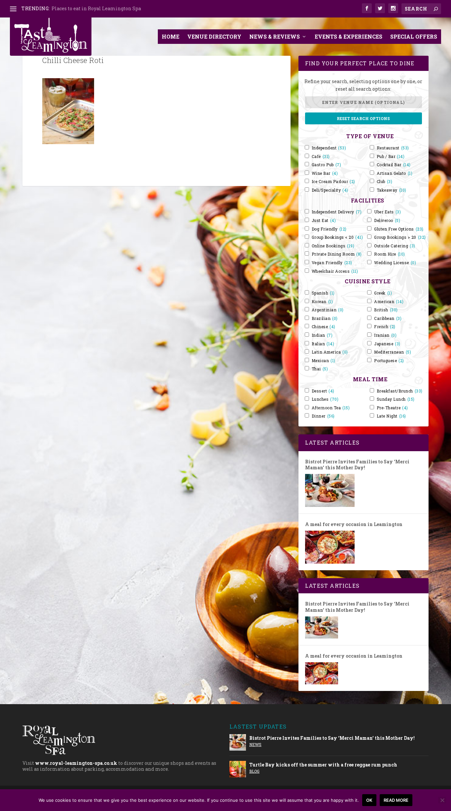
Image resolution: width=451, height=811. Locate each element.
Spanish (323, 293)
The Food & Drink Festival (82, 8)
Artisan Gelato (395, 173)
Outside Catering (394, 245)
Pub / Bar (391, 156)
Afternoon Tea (331, 407)
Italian (323, 343)
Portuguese (389, 360)
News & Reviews (274, 36)
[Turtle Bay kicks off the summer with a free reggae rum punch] (237, 769)
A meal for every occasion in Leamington (353, 524)
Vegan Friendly (332, 262)
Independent (329, 147)
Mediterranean (392, 352)
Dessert (323, 391)
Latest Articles (332, 442)
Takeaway (391, 190)
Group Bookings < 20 (337, 237)
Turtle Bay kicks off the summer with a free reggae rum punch (323, 765)
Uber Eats (387, 211)
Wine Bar (325, 173)
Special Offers (413, 36)
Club (385, 181)
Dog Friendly (329, 229)
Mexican (323, 360)
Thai (320, 368)
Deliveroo (387, 220)
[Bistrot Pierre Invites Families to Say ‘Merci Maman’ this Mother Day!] (330, 490)
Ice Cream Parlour (333, 181)
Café (321, 156)
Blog (254, 771)
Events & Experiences (348, 36)
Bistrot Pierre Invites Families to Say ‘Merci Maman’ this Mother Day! (357, 465)
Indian (322, 335)
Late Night (391, 416)
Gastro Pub (326, 164)
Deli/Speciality (330, 190)
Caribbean (387, 318)
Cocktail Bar (394, 164)
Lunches (325, 399)
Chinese (323, 326)
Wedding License (395, 262)
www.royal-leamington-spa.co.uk (76, 763)
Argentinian (328, 309)
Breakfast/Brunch (400, 391)
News (255, 744)
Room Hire (389, 254)
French (385, 326)
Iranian (385, 335)
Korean (322, 301)
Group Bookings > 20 (400, 237)
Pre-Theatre (392, 407)
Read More (396, 800)
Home (170, 36)
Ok (369, 800)
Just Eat (324, 220)
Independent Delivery (337, 211)
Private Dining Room (337, 254)
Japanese (387, 343)
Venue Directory (214, 36)
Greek (383, 293)
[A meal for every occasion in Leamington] (330, 547)
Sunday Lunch (396, 399)
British (386, 309)
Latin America (330, 352)
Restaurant (393, 147)
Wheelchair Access (335, 271)
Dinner (323, 416)
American (388, 301)
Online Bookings (333, 245)
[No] (442, 800)
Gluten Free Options (399, 229)
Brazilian (325, 318)
